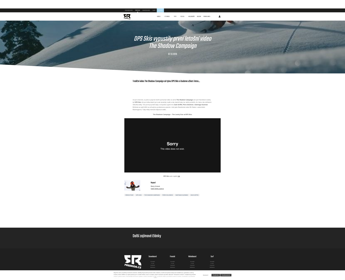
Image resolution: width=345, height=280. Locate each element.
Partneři (152, 265)
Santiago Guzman (182, 195)
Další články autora (157, 189)
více (155, 277)
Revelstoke (129, 195)
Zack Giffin (194, 195)
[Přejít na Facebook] (150, 269)
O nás (152, 263)
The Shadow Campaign (152, 195)
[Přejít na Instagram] (155, 269)
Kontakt (153, 261)
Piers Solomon (167, 195)
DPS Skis (139, 195)
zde (179, 176)
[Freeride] (129, 16)
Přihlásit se (219, 16)
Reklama (152, 267)
